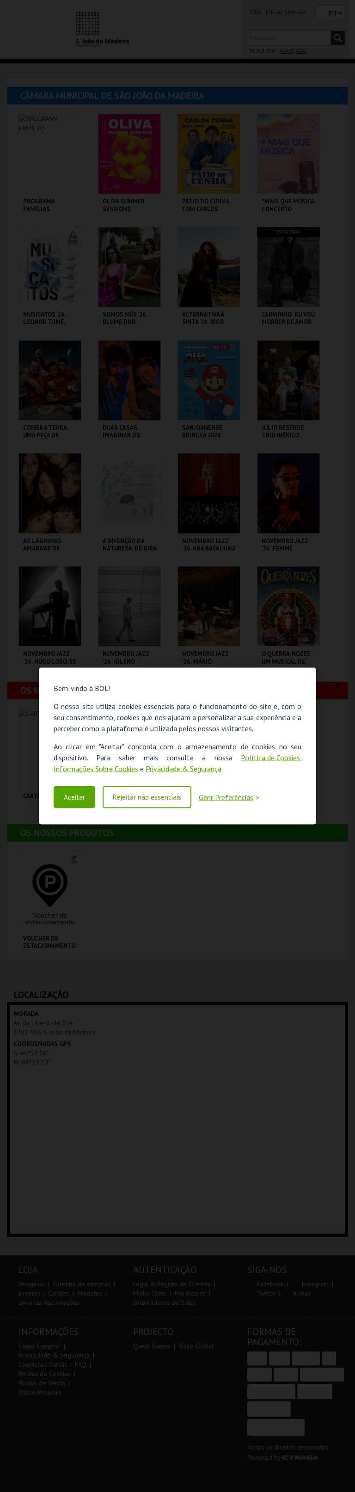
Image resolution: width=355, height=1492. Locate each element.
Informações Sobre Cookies (96, 768)
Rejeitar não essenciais (147, 797)
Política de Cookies (270, 757)
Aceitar (74, 797)
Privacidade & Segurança (183, 768)
